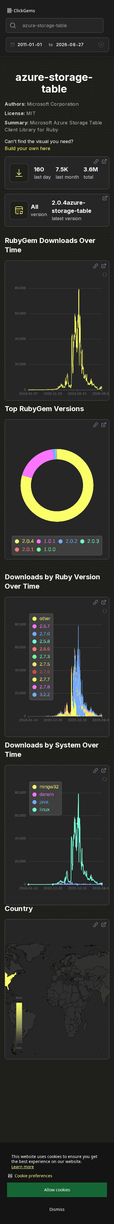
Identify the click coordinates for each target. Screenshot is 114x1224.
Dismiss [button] (57, 1209)
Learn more (22, 1166)
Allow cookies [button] (57, 1189)
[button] (57, 1176)
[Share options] (96, 161)
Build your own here (27, 148)
